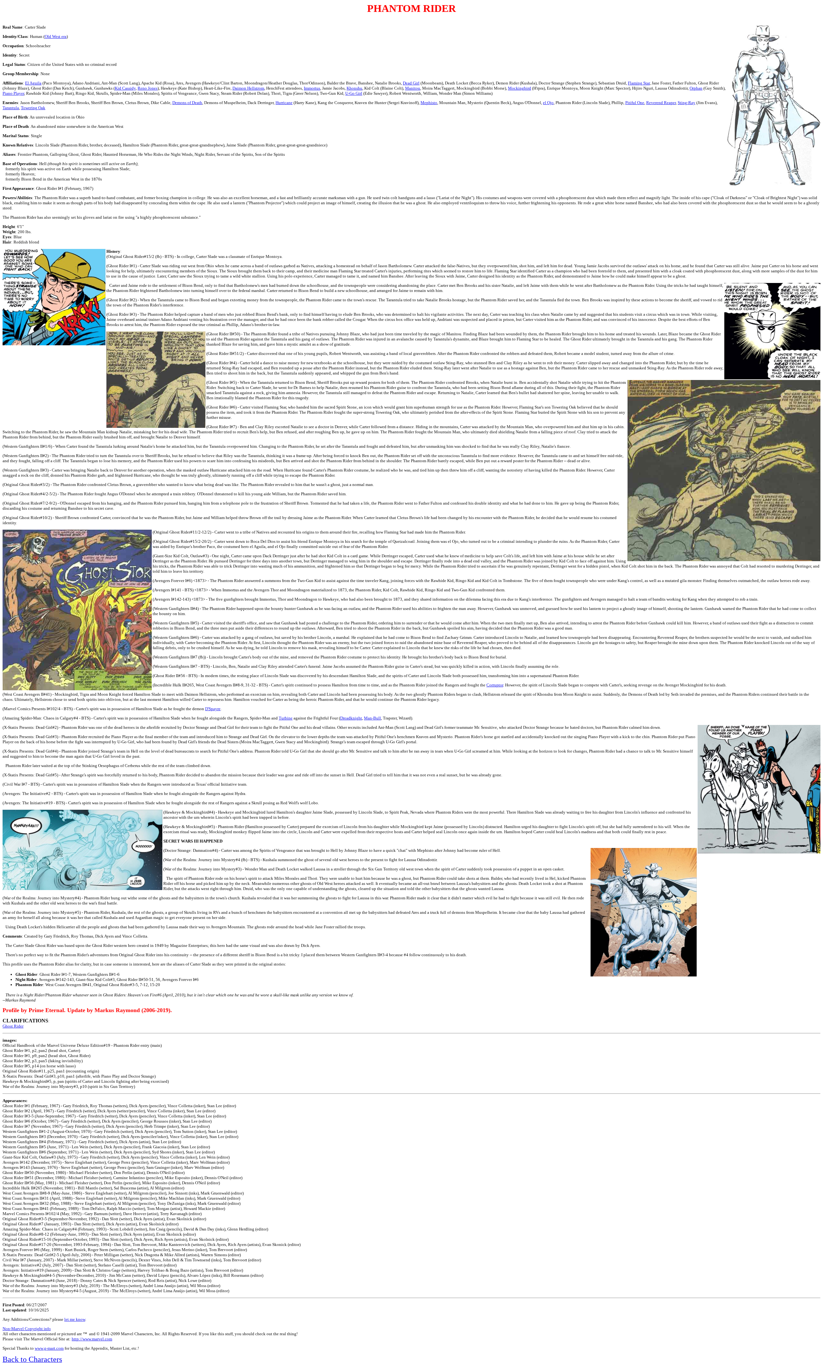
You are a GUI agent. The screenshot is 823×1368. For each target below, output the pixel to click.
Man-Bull (372, 718)
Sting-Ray (686, 102)
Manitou (412, 88)
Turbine (286, 718)
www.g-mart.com (49, 1348)
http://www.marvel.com (92, 1339)
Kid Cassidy (125, 88)
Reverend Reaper (661, 102)
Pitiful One (634, 102)
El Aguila (33, 83)
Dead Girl (411, 83)
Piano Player (13, 93)
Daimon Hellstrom (248, 88)
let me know (74, 1319)
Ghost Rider (13, 1026)
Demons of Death (187, 102)
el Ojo (548, 102)
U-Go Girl (353, 93)
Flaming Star (639, 83)
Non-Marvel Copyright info (27, 1328)
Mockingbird (519, 88)
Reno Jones (148, 88)
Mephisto (429, 102)
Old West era (56, 36)
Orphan (696, 88)
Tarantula (11, 107)
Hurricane (284, 102)
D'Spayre (213, 708)
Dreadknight (351, 718)
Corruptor (494, 685)
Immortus (312, 88)
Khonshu (354, 88)
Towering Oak (33, 107)
